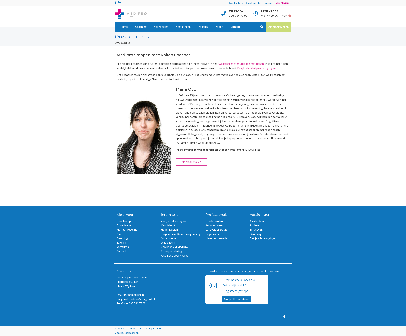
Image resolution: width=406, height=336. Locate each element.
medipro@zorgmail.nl (142, 299)
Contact (235, 27)
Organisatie (124, 225)
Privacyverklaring (171, 251)
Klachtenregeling (127, 229)
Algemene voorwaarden (175, 255)
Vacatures (123, 247)
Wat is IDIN (168, 242)
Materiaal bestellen (217, 238)
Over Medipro (235, 2)
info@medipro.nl (134, 295)
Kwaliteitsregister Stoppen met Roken (240, 63)
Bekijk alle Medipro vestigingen (256, 68)
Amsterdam (257, 221)
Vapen (219, 27)
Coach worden (253, 2)
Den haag (256, 234)
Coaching (141, 27)
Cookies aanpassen (127, 333)
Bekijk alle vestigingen (263, 238)
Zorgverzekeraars (216, 229)
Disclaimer (144, 328)
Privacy (157, 328)
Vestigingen (183, 27)
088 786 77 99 (238, 15)
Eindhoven (256, 229)
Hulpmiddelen (169, 229)
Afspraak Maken (278, 27)
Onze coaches (169, 238)
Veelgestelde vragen (173, 221)
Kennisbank (168, 225)
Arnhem (254, 225)
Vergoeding (161, 27)
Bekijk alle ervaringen (237, 299)
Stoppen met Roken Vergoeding (180, 234)
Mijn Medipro (282, 2)
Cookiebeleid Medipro (174, 247)
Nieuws (268, 2)
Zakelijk (203, 27)
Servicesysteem (214, 225)
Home (124, 27)
